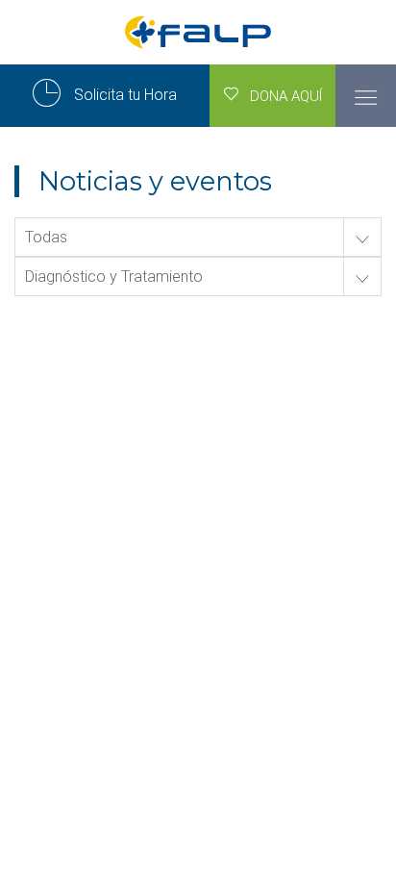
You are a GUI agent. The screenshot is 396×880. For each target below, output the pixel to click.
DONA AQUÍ (280, 96)
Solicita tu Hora (123, 95)
